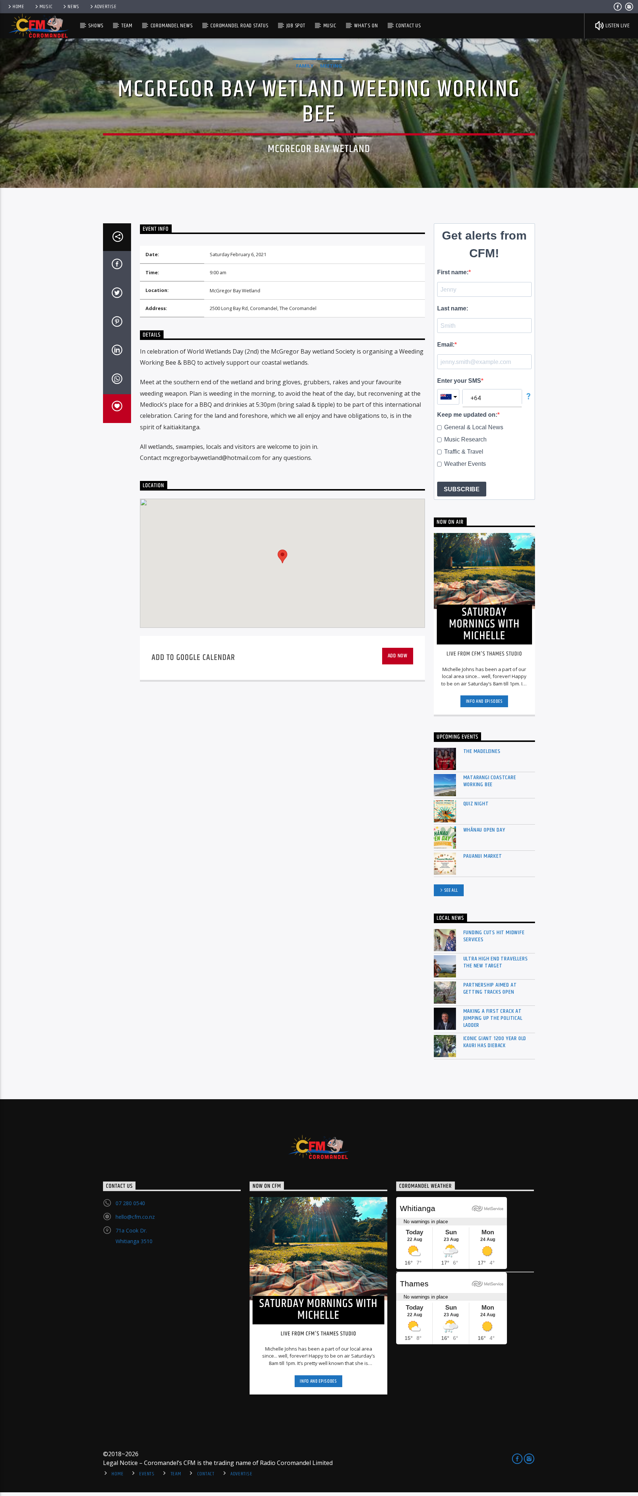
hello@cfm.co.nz (135, 1216)
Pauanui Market (482, 856)
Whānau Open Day (484, 829)
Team (127, 25)
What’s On (366, 25)
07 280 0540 (130, 1203)
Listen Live (617, 25)
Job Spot (296, 25)
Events (146, 1474)
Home (18, 7)
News (73, 7)
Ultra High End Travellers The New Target (495, 962)
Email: (446, 344)
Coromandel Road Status (239, 25)
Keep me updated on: (467, 415)
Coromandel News (172, 25)
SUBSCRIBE (462, 489)
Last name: (452, 308)
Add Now (398, 655)
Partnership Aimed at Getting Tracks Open (490, 988)
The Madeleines (482, 751)
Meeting (331, 65)
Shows (95, 25)
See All (451, 890)
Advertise (105, 7)
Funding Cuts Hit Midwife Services (494, 936)
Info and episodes (484, 701)
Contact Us (408, 25)
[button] (282, 556)
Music (46, 7)
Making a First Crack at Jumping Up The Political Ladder (492, 1018)
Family (304, 65)
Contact (206, 1474)
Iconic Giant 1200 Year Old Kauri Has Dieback (494, 1042)
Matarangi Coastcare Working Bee (489, 781)
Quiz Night (476, 803)
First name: (453, 272)
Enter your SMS (459, 381)
